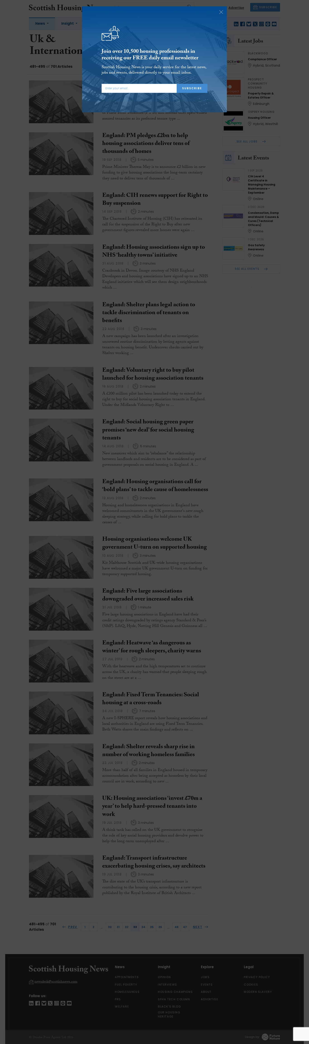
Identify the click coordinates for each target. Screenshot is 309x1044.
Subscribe (192, 88)
